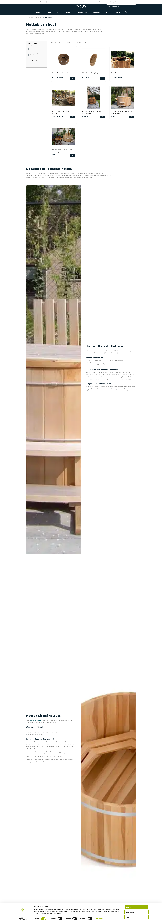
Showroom (96, 12)
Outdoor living (82, 12)
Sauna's (48, 12)
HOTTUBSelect (30, 17)
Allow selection (130, 912)
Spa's (58, 12)
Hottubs (37, 12)
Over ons (107, 12)
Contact (117, 12)
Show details (99, 918)
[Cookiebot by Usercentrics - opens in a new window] (22, 918)
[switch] (60, 918)
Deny (127, 917)
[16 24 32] (60, 43)
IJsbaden (69, 12)
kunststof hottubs (35, 720)
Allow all (128, 907)
